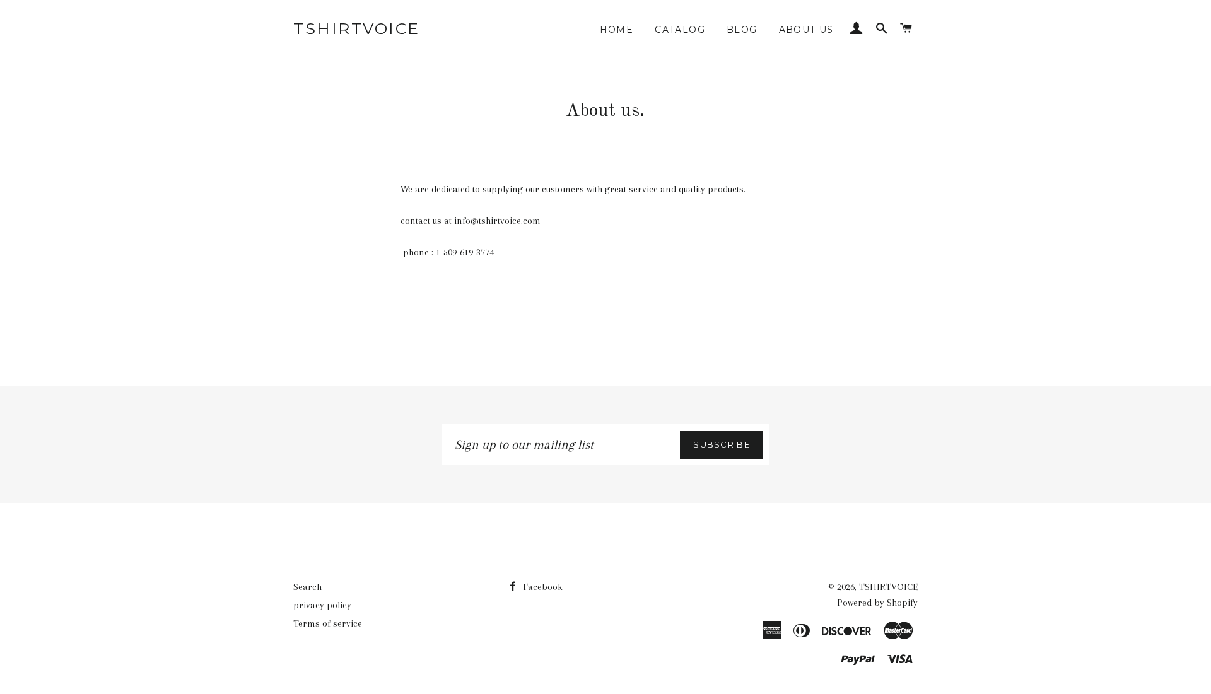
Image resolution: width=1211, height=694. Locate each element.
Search (307, 587)
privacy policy (322, 605)
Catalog (680, 29)
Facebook (541, 587)
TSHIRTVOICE (356, 28)
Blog (742, 29)
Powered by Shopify (877, 602)
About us (806, 29)
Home (617, 29)
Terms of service (327, 623)
